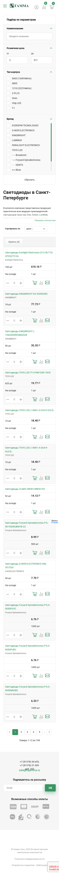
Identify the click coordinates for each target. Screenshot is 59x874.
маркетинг (30, 865)
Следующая (49, 732)
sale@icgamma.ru (29, 770)
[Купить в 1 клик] (34, 283)
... (44, 732)
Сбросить (29, 179)
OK (50, 787)
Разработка (17, 865)
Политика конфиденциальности (30, 859)
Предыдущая (9, 732)
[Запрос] (47, 283)
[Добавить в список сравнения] (41, 283)
